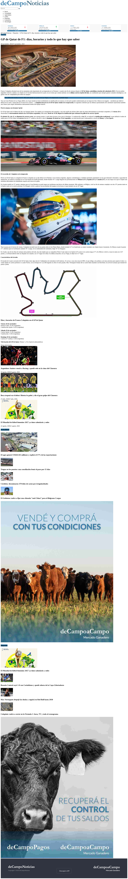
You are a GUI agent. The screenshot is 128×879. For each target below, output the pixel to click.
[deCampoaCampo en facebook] (64, 865)
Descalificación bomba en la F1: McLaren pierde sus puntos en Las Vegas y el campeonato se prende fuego (36, 97)
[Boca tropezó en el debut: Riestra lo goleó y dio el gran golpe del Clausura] (19, 392)
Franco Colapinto (6, 91)
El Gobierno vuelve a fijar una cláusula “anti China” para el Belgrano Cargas (31, 498)
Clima (6, 16)
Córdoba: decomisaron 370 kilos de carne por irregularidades (24, 484)
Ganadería (7, 20)
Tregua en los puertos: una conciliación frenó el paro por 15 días (25, 469)
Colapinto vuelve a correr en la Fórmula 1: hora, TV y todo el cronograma (29, 714)
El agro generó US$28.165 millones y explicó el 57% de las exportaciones (29, 455)
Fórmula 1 (56, 91)
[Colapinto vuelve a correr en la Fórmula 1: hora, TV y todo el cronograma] (7, 710)
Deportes (7, 18)
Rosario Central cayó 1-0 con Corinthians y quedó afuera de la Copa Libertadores (32, 685)
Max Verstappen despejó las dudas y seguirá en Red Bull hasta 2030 (27, 700)
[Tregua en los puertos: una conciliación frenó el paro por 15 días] (7, 466)
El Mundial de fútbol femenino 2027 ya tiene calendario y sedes (25, 422)
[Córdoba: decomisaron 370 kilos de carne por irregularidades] (7, 480)
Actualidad (7, 13)
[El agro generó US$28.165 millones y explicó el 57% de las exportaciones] (19, 451)
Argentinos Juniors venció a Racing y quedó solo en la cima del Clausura (29, 368)
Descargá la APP (64, 871)
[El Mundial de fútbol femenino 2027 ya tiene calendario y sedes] (19, 418)
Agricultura (7, 15)
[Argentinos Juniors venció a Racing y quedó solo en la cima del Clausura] (19, 365)
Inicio (6, 11)
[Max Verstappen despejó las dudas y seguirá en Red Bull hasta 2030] (7, 696)
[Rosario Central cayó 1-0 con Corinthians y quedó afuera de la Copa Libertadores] (7, 681)
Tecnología (7, 22)
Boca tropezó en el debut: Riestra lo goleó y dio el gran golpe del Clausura (29, 395)
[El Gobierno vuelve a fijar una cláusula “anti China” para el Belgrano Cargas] (7, 494)
